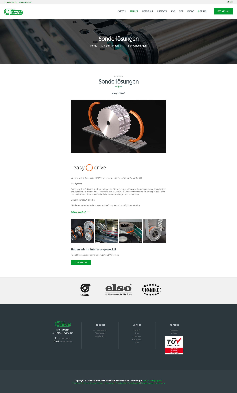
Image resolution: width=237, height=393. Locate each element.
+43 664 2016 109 (65, 338)
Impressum (137, 336)
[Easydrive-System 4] (106, 231)
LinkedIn (174, 333)
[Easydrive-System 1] (82, 231)
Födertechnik (100, 333)
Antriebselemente (100, 330)
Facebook (174, 330)
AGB (137, 342)
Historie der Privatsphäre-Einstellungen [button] (122, 383)
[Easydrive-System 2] (154, 231)
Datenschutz (137, 339)
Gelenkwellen (100, 336)
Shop (137, 333)
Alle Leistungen (110, 46)
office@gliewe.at (66, 341)
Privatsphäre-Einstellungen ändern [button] (87, 383)
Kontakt (137, 330)
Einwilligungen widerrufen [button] (153, 383)
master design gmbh (152, 380)
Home (93, 46)
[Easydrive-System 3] (130, 231)
